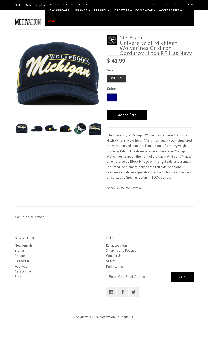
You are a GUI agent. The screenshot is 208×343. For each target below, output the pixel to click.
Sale (51, 20)
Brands (81, 10)
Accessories (169, 10)
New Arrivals (59, 10)
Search (111, 261)
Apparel (100, 10)
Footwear (144, 10)
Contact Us (114, 256)
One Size (116, 78)
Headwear (121, 10)
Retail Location (116, 245)
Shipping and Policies (121, 250)
